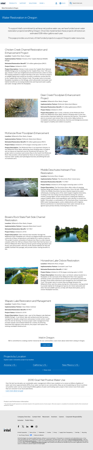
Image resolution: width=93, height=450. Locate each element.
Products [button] (13, 3)
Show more (47, 370)
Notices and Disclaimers (31, 441)
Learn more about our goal (14, 391)
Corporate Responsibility (74, 417)
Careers (61, 417)
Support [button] (23, 3)
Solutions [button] (33, 3)
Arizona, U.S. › (10, 364)
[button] (46, 361)
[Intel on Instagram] (36, 427)
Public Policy (29, 420)
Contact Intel (36, 417)
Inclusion (20, 420)
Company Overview (24, 417)
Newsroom (45, 417)
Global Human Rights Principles (39, 442)
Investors (54, 417)
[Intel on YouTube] (32, 427)
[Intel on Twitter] (23, 427)
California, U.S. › (40, 364)
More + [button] (42, 3)
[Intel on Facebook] (18, 427)
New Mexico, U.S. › (70, 364)
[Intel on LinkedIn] (27, 427)
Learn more (46, 345)
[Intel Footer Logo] (7, 430)
